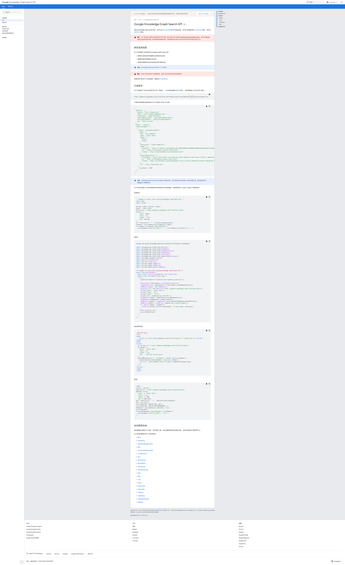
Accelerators (30, 535)
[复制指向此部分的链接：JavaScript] (144, 326)
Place (139, 483)
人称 (139, 479)
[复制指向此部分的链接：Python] (141, 193)
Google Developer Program (34, 526)
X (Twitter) (136, 538)
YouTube (135, 541)
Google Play (242, 543)
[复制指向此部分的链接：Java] (139, 237)
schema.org (198, 30)
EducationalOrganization (145, 444)
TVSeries (140, 492)
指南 (3, 6)
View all (241, 546)
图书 (139, 437)
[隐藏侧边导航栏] (21, 562)
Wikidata (139, 182)
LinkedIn (135, 535)
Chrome (241, 529)
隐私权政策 (34, 561)
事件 (139, 447)
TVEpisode (141, 489)
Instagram (135, 532)
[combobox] (315, 2)
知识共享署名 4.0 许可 (158, 510)
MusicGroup (141, 466)
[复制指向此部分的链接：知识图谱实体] (149, 426)
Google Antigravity (244, 538)
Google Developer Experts (33, 532)
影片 (139, 457)
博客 (134, 526)
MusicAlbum (141, 463)
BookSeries (141, 441)
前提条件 (177, 90)
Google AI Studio (243, 535)
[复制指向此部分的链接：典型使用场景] (149, 48)
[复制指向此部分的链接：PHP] (139, 380)
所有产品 (90, 554)
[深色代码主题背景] (209, 94)
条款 (27, 561)
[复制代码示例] (209, 106)
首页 (135, 19)
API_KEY (190, 97)
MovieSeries (142, 460)
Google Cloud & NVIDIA (32, 538)
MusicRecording (143, 470)
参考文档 (10, 6)
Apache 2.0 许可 (186, 510)
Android (241, 526)
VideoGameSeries (143, 499)
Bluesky (135, 529)
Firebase (241, 532)
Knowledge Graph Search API (22, 2)
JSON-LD (137, 32)
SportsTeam (141, 486)
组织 (139, 473)
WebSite (140, 502)
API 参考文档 (163, 79)
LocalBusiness (142, 453)
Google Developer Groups (33, 529)
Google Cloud (242, 541)
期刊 (139, 476)
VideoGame (141, 496)
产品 (140, 19)
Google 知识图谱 (168, 30)
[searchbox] (12, 12)
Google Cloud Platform (77, 554)
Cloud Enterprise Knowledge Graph (189, 37)
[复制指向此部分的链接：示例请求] (144, 86)
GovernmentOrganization (145, 450)
